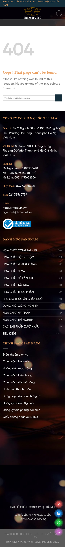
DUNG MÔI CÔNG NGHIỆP (20, 305)
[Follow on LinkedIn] (41, 22)
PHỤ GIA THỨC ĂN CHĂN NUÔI (23, 299)
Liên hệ (39, 534)
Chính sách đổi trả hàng (19, 382)
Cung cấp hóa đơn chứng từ (21, 396)
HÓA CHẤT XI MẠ (14, 271)
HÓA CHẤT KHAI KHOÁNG (20, 264)
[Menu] (5, 13)
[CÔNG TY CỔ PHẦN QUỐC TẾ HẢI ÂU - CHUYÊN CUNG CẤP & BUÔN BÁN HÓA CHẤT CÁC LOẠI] (32, 13)
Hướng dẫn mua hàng (17, 368)
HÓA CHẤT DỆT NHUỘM (18, 257)
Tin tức (33, 537)
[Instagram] (27, 22)
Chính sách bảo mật (16, 361)
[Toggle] (60, 334)
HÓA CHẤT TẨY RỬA (16, 285)
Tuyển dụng (52, 534)
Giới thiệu (26, 534)
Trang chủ (11, 534)
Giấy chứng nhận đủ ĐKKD (20, 417)
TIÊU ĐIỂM (9, 333)
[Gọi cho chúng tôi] (37, 22)
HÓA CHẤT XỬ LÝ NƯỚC (18, 278)
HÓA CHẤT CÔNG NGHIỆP (20, 250)
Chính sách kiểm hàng (17, 375)
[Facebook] (23, 22)
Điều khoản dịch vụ (15, 354)
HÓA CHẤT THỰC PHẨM (18, 292)
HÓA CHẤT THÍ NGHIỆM (18, 319)
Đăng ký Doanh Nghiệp (18, 403)
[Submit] (58, 97)
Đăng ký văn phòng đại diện (21, 410)
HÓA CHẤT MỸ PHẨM (16, 312)
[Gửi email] (32, 22)
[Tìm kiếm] (59, 13)
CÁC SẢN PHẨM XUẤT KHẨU (21, 326)
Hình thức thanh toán (17, 389)
